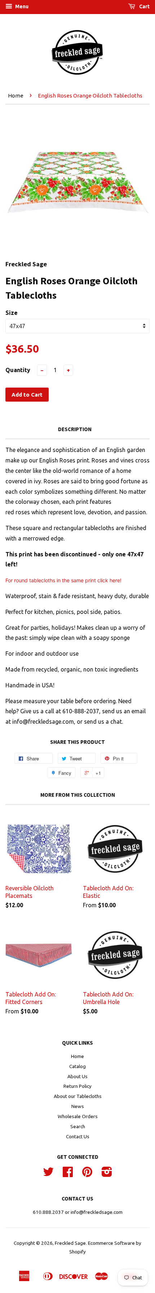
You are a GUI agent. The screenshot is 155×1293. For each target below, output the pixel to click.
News (77, 1106)
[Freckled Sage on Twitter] (48, 1174)
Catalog (77, 1066)
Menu (21, 6)
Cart (144, 6)
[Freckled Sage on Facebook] (67, 1174)
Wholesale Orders (78, 1116)
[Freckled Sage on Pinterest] (87, 1174)
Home (15, 95)
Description (75, 429)
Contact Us (77, 1136)
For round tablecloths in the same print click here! (63, 580)
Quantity (17, 370)
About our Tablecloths (78, 1096)
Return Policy (77, 1086)
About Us (77, 1076)
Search (77, 1126)
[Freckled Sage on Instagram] (106, 1174)
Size (11, 312)
